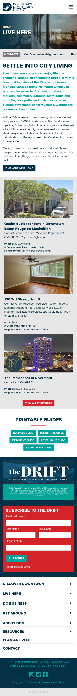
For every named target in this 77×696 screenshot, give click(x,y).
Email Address (15, 516)
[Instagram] (31, 674)
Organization (14, 541)
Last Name (45, 529)
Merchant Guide (23, 440)
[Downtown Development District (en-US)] (19, 6)
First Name (12, 529)
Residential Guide (52, 433)
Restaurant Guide (53, 440)
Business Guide (23, 433)
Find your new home (19, 168)
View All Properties (38, 403)
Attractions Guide (38, 447)
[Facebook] (45, 674)
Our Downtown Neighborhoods (44, 54)
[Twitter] (38, 674)
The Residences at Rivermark (28, 378)
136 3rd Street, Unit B (22, 299)
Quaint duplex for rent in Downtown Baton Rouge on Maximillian (34, 226)
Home (7, 27)
